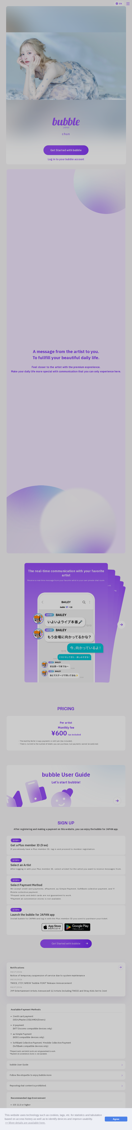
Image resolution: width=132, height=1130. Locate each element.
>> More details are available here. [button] (25, 1122)
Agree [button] (116, 1119)
